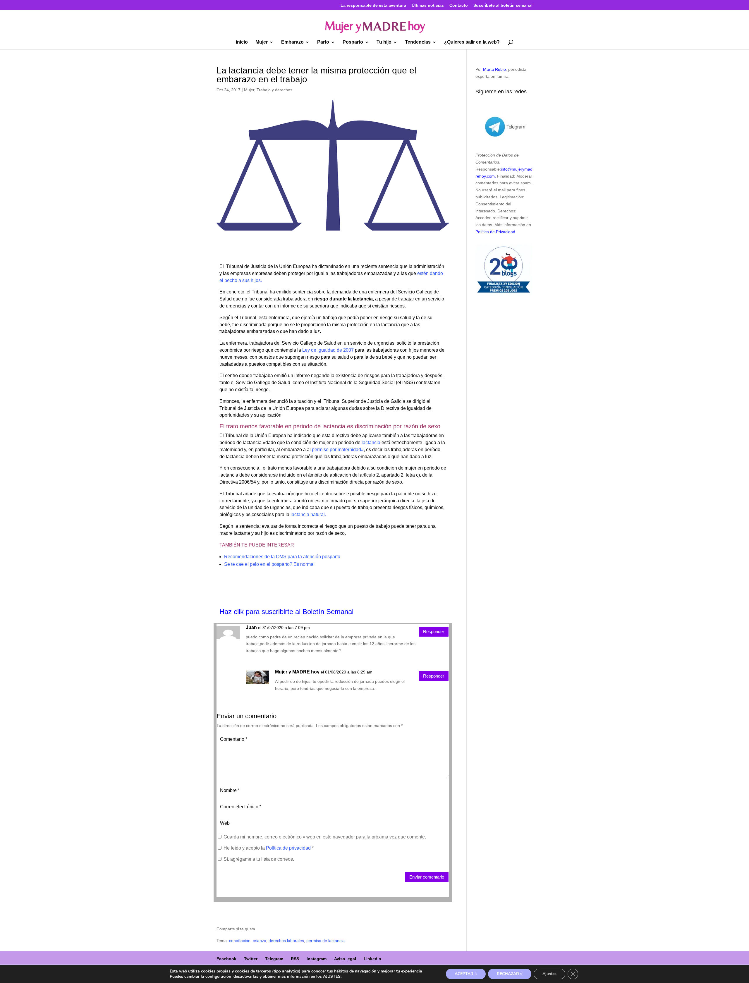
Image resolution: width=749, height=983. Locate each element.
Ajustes (549, 974)
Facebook (226, 958)
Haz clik (232, 612)
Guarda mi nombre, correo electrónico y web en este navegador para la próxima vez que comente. (325, 836)
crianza (259, 940)
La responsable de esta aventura (373, 5)
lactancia (371, 442)
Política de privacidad (289, 847)
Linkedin (372, 958)
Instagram (317, 958)
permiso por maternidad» (338, 449)
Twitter (250, 958)
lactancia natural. (308, 514)
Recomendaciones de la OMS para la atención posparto (282, 556)
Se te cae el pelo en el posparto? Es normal (269, 564)
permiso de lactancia (325, 940)
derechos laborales (286, 940)
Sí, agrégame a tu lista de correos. (258, 859)
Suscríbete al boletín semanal (502, 5)
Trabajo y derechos (274, 89)
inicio (242, 42)
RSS (295, 958)
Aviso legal (345, 958)
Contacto (458, 5)
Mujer (261, 42)
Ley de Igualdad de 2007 (328, 350)
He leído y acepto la (269, 847)
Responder (433, 631)
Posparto (353, 42)
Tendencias (418, 42)
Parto (323, 42)
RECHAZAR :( (510, 974)
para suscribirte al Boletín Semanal (299, 612)
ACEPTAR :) (466, 974)
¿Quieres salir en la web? (472, 42)
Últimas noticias (428, 5)
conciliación (239, 940)
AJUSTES (332, 976)
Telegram (274, 958)
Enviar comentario (426, 876)
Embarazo (292, 42)
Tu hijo (384, 42)
